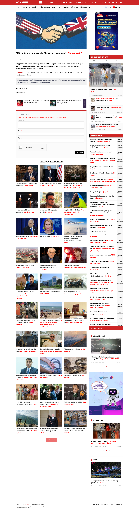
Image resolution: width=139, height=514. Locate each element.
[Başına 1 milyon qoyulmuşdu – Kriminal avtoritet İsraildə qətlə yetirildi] (51, 339)
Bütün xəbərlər (97, 328)
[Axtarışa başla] (121, 2)
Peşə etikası (78, 2)
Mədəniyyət (64, 7)
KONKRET (28, 504)
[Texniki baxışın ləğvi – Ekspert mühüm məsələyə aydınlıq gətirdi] (93, 108)
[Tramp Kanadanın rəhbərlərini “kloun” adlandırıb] (51, 173)
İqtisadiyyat (45, 7)
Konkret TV (119, 7)
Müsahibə (74, 7)
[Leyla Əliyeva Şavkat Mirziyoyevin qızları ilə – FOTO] (27, 392)
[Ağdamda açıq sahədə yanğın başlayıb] (75, 339)
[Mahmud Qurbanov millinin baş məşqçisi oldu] (75, 392)
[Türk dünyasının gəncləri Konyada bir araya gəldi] (75, 282)
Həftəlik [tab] (106, 61)
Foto (109, 7)
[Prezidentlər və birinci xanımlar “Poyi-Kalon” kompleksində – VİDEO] (75, 418)
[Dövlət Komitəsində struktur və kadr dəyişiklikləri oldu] (75, 310)
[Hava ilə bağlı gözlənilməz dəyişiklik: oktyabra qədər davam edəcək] (93, 126)
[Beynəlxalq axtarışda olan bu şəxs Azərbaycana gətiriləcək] (27, 339)
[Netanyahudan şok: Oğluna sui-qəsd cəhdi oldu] (27, 226)
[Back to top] (133, 508)
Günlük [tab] (95, 61)
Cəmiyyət (35, 7)
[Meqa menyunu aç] (40, 2)
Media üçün (67, 2)
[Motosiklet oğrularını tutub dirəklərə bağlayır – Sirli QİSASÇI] (27, 310)
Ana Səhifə (96, 504)
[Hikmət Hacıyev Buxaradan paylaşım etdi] (106, 470)
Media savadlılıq (91, 2)
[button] (119, 346)
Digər (91, 7)
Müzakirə (21, 120)
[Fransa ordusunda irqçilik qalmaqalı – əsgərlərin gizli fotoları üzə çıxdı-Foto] (75, 173)
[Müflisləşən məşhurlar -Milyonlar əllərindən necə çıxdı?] (75, 255)
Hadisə (54, 7)
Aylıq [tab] (117, 61)
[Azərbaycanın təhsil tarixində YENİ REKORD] (51, 282)
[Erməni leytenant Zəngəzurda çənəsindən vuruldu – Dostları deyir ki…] (27, 418)
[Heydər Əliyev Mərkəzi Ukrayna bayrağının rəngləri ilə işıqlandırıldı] (75, 200)
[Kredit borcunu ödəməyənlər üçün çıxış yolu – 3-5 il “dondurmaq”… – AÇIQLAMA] (93, 117)
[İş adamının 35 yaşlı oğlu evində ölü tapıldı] (51, 200)
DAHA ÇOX (51, 440)
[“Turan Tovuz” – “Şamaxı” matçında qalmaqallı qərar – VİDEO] (106, 431)
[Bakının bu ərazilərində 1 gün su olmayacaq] (51, 365)
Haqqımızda (50, 2)
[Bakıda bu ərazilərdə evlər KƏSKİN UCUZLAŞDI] (27, 255)
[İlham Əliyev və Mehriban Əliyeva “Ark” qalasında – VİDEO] (51, 418)
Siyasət (18, 7)
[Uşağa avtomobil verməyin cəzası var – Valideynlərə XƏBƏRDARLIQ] (51, 392)
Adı (19, 131)
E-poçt (20, 138)
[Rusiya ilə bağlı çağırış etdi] (51, 226)
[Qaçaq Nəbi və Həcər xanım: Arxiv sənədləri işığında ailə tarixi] (93, 100)
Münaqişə (83, 7)
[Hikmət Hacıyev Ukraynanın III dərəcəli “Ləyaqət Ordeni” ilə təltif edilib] (27, 365)
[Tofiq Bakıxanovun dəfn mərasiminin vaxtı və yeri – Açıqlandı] (51, 255)
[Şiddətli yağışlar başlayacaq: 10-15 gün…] (106, 75)
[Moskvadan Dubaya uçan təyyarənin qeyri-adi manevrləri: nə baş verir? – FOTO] (75, 226)
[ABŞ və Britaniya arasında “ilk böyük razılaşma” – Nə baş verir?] (51, 30)
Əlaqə (59, 2)
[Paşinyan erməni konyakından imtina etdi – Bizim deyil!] (27, 173)
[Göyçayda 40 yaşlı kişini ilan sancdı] (75, 365)
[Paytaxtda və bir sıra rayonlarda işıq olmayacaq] (27, 200)
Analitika (26, 7)
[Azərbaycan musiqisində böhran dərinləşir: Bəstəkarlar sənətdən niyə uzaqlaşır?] (106, 346)
